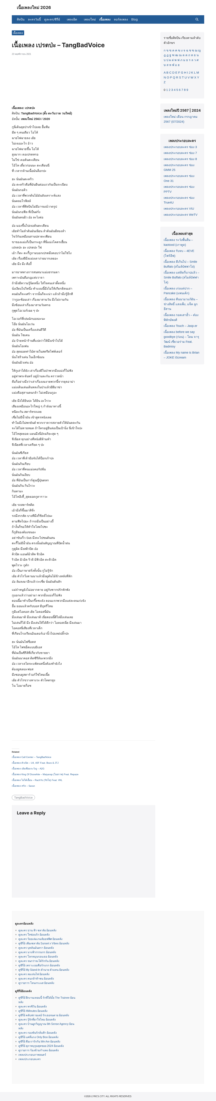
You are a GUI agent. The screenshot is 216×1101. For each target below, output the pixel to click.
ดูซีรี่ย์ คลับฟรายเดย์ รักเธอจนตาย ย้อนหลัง (43, 1015)
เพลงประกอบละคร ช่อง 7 (180, 153)
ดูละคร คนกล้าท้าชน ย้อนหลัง (36, 978)
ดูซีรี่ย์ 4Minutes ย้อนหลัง (32, 1010)
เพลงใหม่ (90, 19)
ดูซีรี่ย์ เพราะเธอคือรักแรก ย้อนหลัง (39, 965)
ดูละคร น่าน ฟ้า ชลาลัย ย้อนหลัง (37, 930)
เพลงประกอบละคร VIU (179, 208)
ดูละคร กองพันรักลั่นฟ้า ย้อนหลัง (37, 1032)
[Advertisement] (83, 82)
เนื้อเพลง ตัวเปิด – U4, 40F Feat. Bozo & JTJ (35, 762)
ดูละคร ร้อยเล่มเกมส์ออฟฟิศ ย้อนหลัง (40, 938)
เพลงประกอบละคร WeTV (180, 214)
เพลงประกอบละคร (29, 1059)
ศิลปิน (20, 19)
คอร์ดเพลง (121, 19)
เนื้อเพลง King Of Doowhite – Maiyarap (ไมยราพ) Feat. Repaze (45, 774)
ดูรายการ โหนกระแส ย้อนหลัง (36, 982)
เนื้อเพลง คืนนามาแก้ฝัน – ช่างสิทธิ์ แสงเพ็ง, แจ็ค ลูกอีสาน (181, 304)
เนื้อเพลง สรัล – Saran (23, 785)
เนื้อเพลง (105, 19)
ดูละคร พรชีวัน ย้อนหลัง (32, 1006)
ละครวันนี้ (34, 19)
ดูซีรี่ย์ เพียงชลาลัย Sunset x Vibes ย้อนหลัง (43, 943)
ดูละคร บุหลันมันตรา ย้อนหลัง (36, 947)
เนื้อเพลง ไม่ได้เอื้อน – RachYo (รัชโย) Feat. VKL (37, 780)
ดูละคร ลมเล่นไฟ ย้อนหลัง (33, 974)
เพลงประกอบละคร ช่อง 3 (180, 147)
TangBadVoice (23, 797)
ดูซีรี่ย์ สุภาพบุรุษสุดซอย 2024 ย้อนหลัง (41, 1045)
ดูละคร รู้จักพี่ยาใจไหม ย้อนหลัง (37, 1019)
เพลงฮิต (72, 19)
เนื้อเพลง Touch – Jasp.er (180, 326)
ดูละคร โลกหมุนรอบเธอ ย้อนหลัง (38, 956)
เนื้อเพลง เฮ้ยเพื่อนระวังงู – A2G (28, 768)
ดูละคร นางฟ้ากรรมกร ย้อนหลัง (37, 952)
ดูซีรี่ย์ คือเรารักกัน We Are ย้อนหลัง (39, 1041)
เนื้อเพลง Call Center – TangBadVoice (31, 757)
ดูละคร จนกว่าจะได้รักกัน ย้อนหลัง (38, 960)
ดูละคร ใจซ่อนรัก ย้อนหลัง (34, 934)
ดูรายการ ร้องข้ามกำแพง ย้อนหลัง (38, 1050)
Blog (134, 19)
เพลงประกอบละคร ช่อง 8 (180, 159)
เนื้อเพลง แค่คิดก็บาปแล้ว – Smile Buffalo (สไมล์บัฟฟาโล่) (181, 277)
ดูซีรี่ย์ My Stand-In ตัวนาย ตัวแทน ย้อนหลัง (43, 969)
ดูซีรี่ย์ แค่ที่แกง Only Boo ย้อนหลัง (38, 1037)
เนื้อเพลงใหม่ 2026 (34, 7)
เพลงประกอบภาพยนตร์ (32, 1054)
